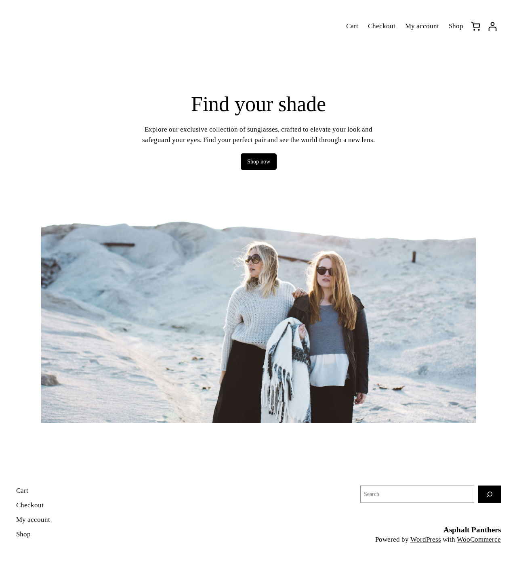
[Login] (492, 26)
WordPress (425, 539)
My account (422, 26)
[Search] (489, 494)
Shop (456, 26)
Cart (352, 26)
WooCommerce (479, 539)
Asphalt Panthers (472, 529)
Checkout (381, 26)
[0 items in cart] (475, 26)
